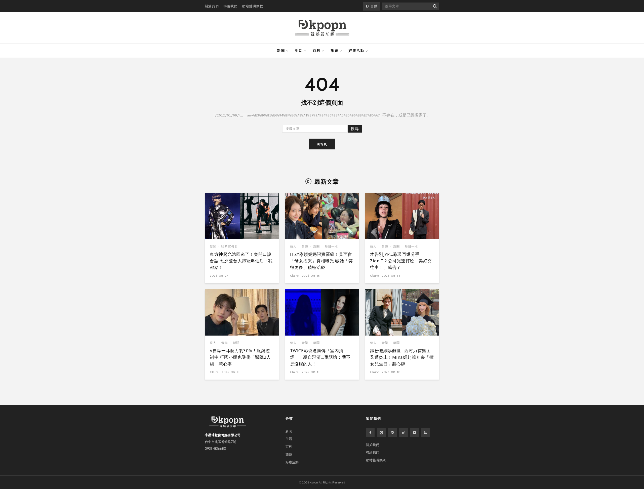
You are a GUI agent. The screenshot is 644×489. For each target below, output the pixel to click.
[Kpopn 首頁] (322, 28)
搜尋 (355, 128)
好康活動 (356, 50)
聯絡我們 (230, 6)
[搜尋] (434, 6)
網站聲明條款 (252, 6)
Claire (294, 275)
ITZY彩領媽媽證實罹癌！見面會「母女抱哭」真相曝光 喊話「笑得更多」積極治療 (321, 260)
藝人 (293, 246)
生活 (299, 50)
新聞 (281, 50)
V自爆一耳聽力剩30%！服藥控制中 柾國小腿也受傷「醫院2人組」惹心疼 (240, 357)
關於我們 (212, 6)
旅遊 (335, 50)
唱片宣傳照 (229, 246)
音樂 (305, 246)
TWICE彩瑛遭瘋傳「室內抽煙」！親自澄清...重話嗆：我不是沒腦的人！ (320, 357)
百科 (317, 50)
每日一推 (331, 246)
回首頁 (322, 144)
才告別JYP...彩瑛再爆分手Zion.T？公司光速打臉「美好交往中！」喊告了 (401, 260)
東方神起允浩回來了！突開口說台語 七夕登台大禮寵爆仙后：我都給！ (241, 260)
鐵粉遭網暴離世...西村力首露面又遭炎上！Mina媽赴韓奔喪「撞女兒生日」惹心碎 (402, 357)
